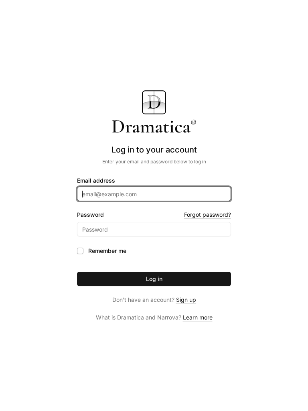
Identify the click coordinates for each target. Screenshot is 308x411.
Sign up (186, 299)
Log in (154, 278)
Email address (96, 180)
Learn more (198, 317)
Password (90, 215)
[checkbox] (80, 251)
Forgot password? (207, 214)
